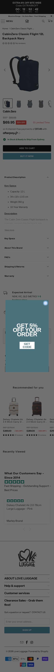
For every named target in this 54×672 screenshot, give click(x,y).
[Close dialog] (45, 303)
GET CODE (27, 345)
